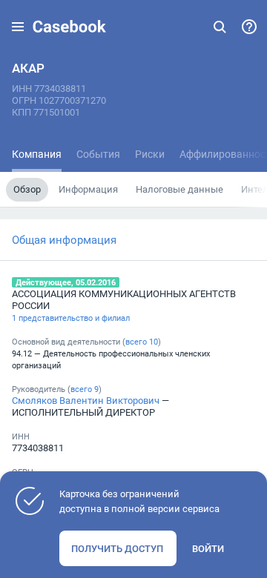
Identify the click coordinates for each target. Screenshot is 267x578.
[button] (18, 27)
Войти (208, 548)
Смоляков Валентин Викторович (85, 400)
